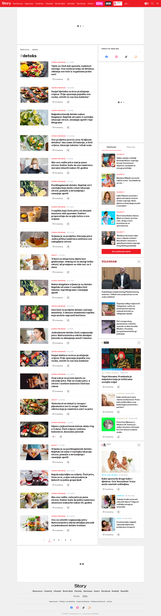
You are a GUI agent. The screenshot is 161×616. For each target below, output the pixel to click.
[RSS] (136, 57)
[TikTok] (126, 57)
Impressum (53, 601)
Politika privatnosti (98, 601)
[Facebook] (106, 57)
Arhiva (109, 601)
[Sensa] (76, 596)
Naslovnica (24, 49)
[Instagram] (116, 57)
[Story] (6, 3)
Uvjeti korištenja (82, 601)
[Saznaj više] (139, 262)
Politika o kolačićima (67, 601)
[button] (57, 79)
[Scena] (85, 596)
